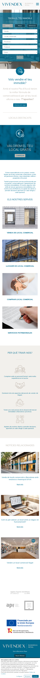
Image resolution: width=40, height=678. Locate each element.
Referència (32, 25)
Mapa (20, 25)
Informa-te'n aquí (20, 105)
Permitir (35, 676)
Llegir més (20, 484)
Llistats (7, 25)
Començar (20, 155)
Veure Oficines (20, 656)
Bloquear (27, 676)
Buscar (20, 57)
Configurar (19, 676)
